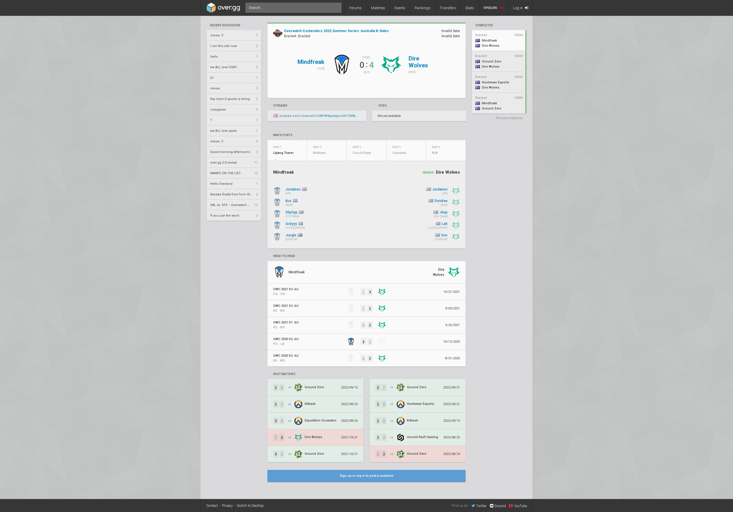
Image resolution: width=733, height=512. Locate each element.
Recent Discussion (225, 25)
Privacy (227, 505)
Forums (355, 8)
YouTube (520, 506)
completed (484, 25)
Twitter (481, 506)
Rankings (422, 8)
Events (400, 8)
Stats (469, 8)
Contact (212, 505)
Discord (500, 506)
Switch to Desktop (250, 505)
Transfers (448, 8)
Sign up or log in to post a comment (366, 476)
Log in (518, 8)
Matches (378, 8)
